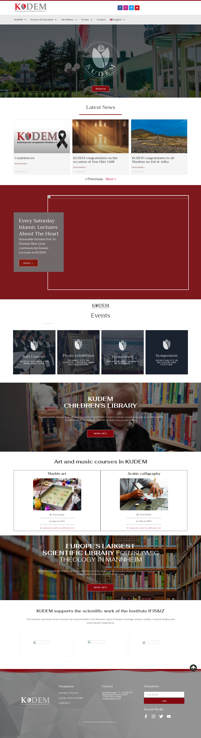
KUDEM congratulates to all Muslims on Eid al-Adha (153, 159)
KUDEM (18, 19)
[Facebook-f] (120, 7)
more (34, 358)
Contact (101, 19)
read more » (21, 163)
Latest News (100, 107)
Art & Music (67, 19)
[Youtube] (137, 7)
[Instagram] (125, 7)
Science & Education (42, 19)
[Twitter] (131, 7)
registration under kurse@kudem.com (58, 528)
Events (85, 19)
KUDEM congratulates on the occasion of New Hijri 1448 (95, 159)
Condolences (24, 158)
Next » (111, 179)
